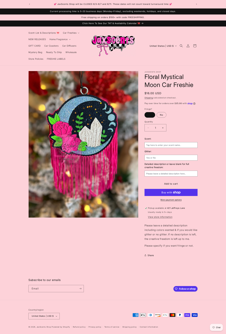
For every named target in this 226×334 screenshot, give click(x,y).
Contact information (149, 327)
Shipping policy (129, 327)
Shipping (149, 98)
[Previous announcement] (29, 4)
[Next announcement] (196, 4)
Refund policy (79, 327)
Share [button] (151, 255)
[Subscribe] (80, 288)
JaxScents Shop (44, 327)
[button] (71, 33)
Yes (150, 114)
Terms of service (111, 327)
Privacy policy (95, 327)
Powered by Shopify (61, 327)
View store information (160, 217)
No (161, 114)
